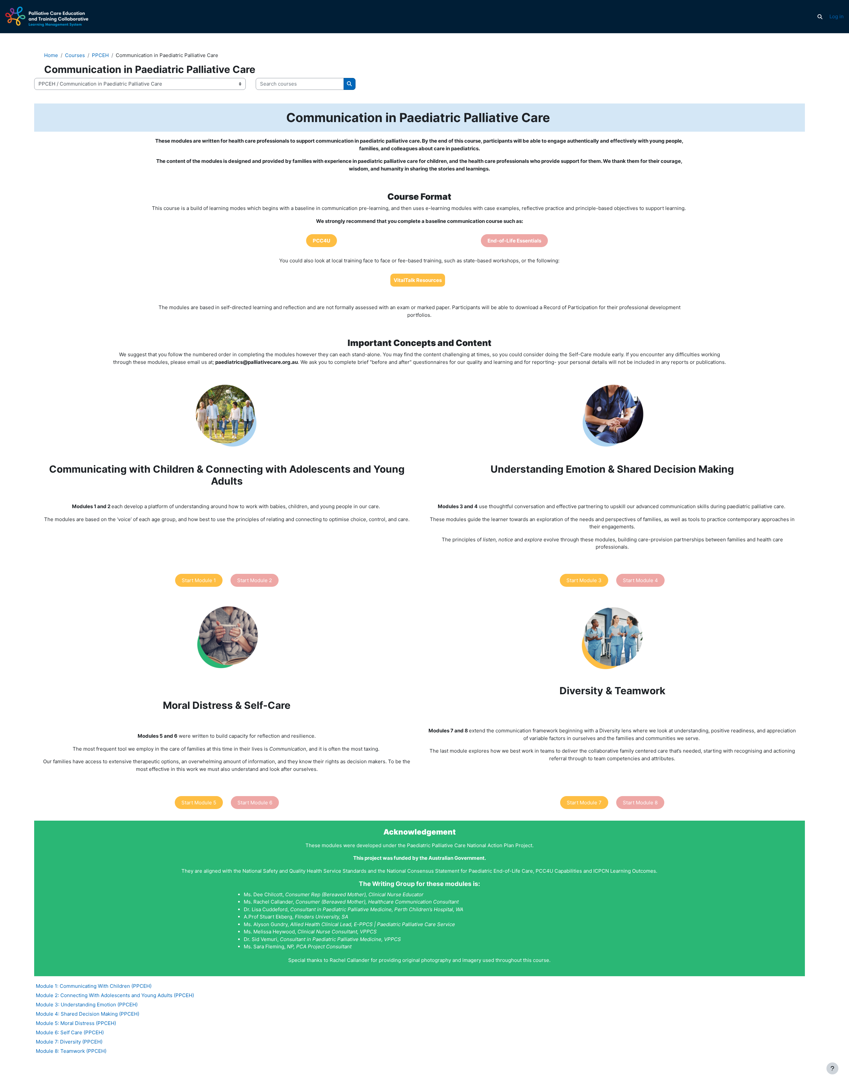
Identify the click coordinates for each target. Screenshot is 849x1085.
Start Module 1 (199, 580)
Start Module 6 (254, 802)
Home (51, 55)
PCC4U (321, 240)
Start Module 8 (640, 802)
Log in (836, 16)
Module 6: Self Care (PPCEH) (70, 1032)
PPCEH (100, 55)
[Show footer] (832, 1068)
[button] (820, 16)
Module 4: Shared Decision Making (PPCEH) (87, 1014)
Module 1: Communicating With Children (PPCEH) (94, 986)
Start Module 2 (254, 580)
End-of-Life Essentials (514, 240)
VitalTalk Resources (418, 280)
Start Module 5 (198, 802)
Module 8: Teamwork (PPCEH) (71, 1051)
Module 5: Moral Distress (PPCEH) (76, 1023)
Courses (75, 55)
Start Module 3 (584, 580)
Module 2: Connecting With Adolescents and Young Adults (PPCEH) (115, 995)
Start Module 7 (584, 802)
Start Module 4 (640, 580)
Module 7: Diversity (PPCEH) (69, 1042)
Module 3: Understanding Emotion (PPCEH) (87, 1004)
